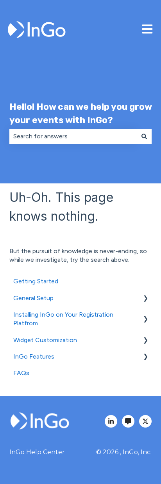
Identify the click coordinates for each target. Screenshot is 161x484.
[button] (145, 299)
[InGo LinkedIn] (111, 421)
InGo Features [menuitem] (33, 356)
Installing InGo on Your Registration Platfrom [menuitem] (63, 319)
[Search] (144, 136)
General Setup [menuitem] (33, 298)
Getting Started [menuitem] (35, 281)
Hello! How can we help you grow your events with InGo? (80, 113)
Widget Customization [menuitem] (45, 340)
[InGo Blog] (128, 421)
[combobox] (73, 136)
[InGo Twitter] (145, 421)
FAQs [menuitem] (21, 373)
